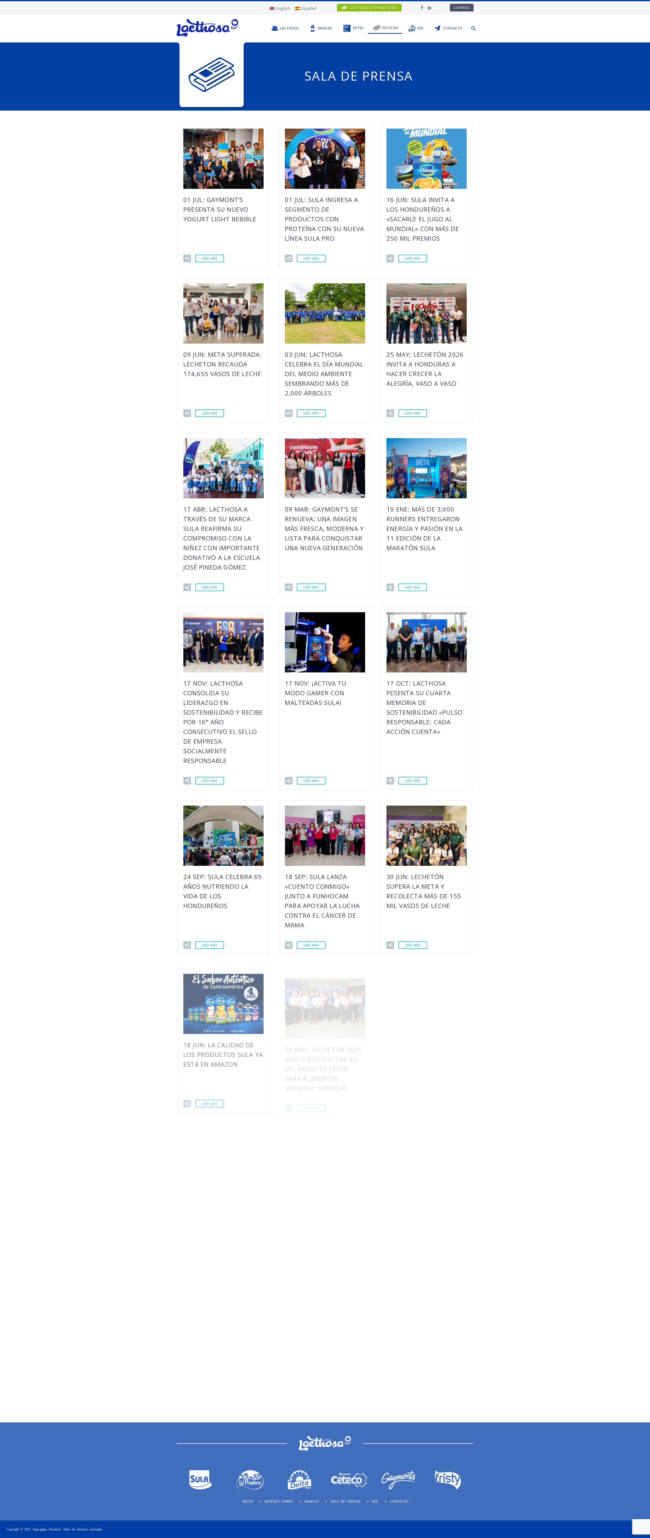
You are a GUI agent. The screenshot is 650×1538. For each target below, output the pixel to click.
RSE (420, 27)
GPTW (358, 27)
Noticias (390, 27)
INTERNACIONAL (373, 7)
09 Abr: (424, 1060)
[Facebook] (422, 8)
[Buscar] (473, 28)
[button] (187, 258)
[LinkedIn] (429, 8)
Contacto (453, 27)
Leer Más (209, 258)
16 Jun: (422, 218)
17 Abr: (221, 538)
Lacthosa (289, 27)
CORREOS (461, 7)
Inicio (247, 1501)
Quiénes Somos (279, 1501)
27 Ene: (221, 1350)
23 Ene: (323, 1350)
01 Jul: (219, 209)
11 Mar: (222, 1205)
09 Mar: (324, 528)
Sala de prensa (345, 1501)
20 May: (323, 1060)
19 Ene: (424, 528)
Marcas (325, 27)
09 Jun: (222, 364)
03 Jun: (324, 373)
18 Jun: (223, 1051)
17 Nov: (223, 722)
